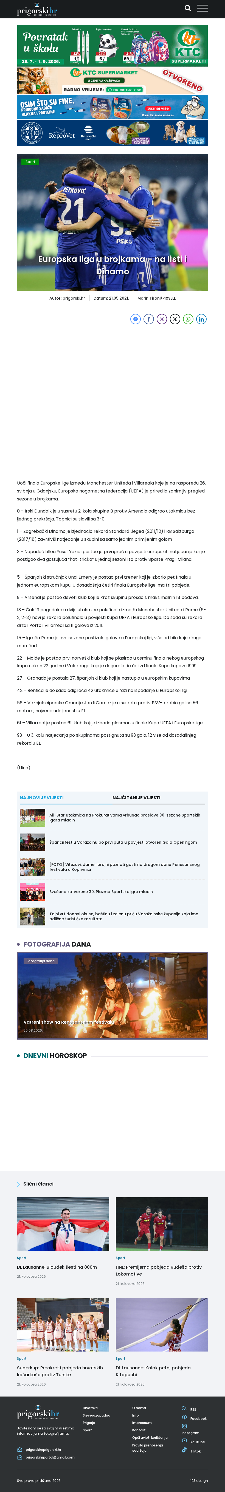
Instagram (190, 1433)
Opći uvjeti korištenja (150, 1437)
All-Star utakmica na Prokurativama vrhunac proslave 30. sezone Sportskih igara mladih (124, 817)
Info (135, 1415)
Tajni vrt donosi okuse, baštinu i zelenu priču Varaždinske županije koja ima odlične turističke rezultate (123, 916)
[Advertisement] (112, 364)
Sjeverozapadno (96, 1415)
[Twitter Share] (175, 319)
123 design (199, 1480)
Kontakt (139, 1430)
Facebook (198, 1418)
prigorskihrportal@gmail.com (50, 1457)
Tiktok (195, 1451)
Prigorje (89, 1422)
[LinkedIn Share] (201, 319)
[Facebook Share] (149, 319)
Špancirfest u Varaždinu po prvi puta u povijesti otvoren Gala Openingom (123, 842)
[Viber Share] (162, 319)
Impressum (142, 1422)
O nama (139, 1408)
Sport (30, 161)
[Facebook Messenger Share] (135, 319)
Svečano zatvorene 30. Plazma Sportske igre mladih (101, 891)
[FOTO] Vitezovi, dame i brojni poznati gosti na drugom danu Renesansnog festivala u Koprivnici (124, 867)
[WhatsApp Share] (188, 319)
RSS (193, 1409)
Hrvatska (90, 1408)
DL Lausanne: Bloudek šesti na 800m (57, 1267)
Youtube (197, 1442)
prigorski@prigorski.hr (43, 1449)
